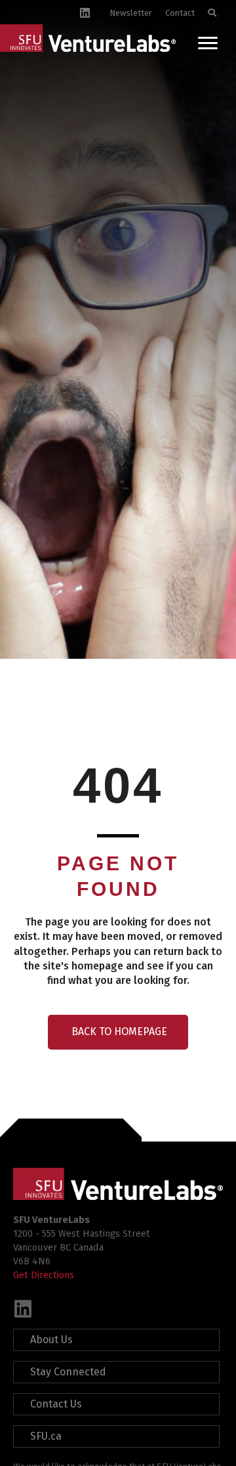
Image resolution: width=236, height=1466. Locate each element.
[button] (23, 1309)
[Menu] (208, 43)
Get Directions (43, 1275)
